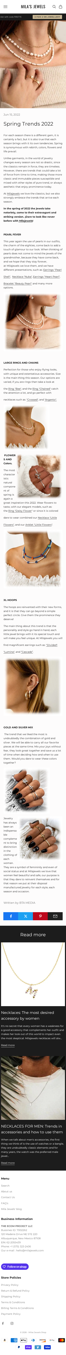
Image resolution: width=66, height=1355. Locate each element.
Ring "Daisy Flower (20, 510)
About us (6, 1191)
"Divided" (51, 645)
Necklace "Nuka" (22, 276)
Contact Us (8, 1197)
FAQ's (4, 1203)
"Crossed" (32, 399)
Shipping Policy (10, 1296)
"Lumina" (9, 651)
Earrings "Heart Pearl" (46, 276)
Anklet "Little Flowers (38, 524)
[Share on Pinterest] (40, 916)
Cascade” (27, 651)
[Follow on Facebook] (3, 1323)
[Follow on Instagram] (12, 1323)
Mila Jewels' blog (11, 1209)
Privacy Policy (9, 1284)
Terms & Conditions (13, 1302)
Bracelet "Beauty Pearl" (18, 283)
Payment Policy (11, 1313)
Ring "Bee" (14, 388)
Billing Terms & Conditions (17, 1308)
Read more (8, 1045)
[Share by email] (55, 916)
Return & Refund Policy (15, 1290)
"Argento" (50, 399)
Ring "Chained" (41, 388)
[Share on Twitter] (25, 916)
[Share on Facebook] (11, 916)
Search (5, 1185)
